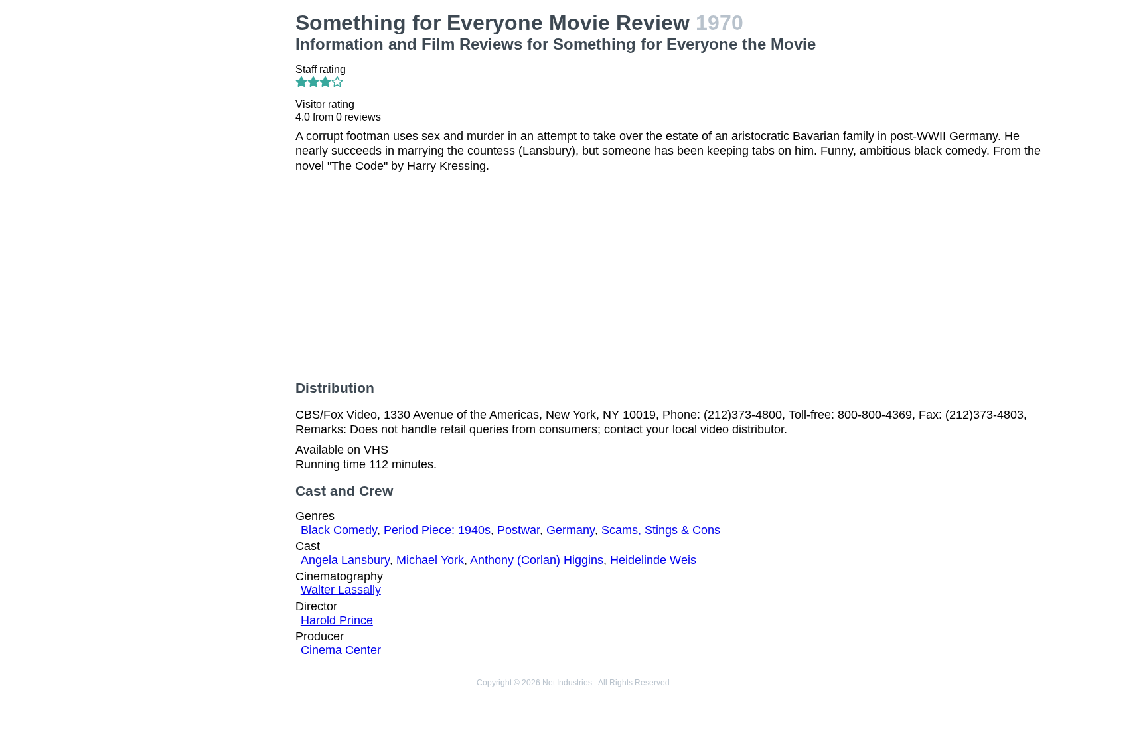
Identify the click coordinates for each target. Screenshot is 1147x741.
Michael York (430, 560)
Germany (570, 530)
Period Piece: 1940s (437, 530)
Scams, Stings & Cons (660, 530)
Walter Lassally (341, 589)
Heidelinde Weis (653, 560)
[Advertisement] (198, 210)
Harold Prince (337, 620)
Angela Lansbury (345, 560)
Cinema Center (341, 650)
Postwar (518, 530)
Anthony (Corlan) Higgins (536, 560)
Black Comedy (339, 530)
